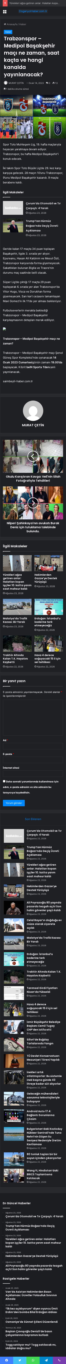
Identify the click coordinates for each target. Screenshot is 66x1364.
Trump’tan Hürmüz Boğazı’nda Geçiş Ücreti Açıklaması (42, 225)
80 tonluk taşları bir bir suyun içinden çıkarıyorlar (44, 1156)
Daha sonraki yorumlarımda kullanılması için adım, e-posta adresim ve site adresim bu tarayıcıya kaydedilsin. (30, 787)
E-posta (8, 754)
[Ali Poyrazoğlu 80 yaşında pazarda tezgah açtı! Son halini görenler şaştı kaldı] (14, 907)
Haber (22, 24)
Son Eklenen (33, 819)
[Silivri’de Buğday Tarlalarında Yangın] (14, 1044)
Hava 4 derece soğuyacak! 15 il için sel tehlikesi (47, 658)
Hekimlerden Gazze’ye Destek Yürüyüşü (45, 578)
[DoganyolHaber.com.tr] (33, 11)
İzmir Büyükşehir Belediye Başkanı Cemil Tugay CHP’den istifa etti (43, 1025)
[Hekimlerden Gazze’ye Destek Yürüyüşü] (48, 563)
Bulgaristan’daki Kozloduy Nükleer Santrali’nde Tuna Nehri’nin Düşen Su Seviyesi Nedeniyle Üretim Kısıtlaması (44, 1136)
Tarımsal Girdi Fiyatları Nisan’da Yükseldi (42, 990)
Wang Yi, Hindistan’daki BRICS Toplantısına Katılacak (42, 1174)
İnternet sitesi (11, 767)
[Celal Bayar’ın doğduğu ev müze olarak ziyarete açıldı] (14, 925)
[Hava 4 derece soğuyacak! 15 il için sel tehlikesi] (48, 644)
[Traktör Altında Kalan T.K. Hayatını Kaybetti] (17, 644)
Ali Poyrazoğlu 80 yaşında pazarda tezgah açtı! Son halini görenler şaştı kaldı (44, 906)
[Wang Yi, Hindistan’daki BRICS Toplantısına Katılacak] (14, 1175)
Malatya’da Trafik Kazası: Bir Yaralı (15, 620)
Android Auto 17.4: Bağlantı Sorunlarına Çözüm (40, 1115)
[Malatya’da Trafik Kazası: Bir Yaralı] (17, 607)
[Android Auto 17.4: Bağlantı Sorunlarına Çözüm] (14, 1116)
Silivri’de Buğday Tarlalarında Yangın (40, 1041)
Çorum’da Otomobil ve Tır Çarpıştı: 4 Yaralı (44, 833)
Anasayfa (11, 24)
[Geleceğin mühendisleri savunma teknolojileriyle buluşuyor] (14, 1099)
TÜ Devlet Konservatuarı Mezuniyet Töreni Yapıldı (43, 1058)
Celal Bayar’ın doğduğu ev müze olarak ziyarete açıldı (44, 924)
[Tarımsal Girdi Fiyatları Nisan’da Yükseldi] (14, 993)
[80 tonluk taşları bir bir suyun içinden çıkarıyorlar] (14, 1159)
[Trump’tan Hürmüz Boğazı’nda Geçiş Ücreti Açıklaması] (13, 225)
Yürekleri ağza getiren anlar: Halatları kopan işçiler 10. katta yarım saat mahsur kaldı (17, 582)
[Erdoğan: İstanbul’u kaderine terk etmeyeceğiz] (48, 607)
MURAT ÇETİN (16, 83)
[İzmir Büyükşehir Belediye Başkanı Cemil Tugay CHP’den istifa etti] (14, 1027)
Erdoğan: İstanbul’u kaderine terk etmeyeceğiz (47, 622)
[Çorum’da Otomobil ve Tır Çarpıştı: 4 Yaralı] (13, 208)
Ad (5, 740)
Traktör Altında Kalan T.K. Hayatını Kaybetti (15, 658)
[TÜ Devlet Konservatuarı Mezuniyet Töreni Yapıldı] (14, 1061)
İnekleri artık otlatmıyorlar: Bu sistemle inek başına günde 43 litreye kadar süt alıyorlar (44, 1078)
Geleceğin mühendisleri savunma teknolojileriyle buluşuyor (43, 1097)
